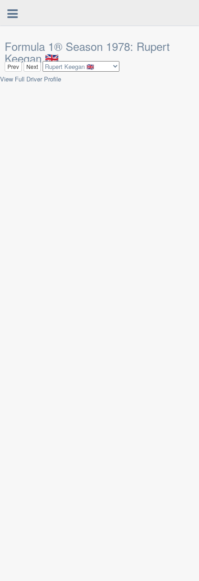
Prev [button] (13, 66)
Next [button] (32, 66)
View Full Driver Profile (30, 78)
